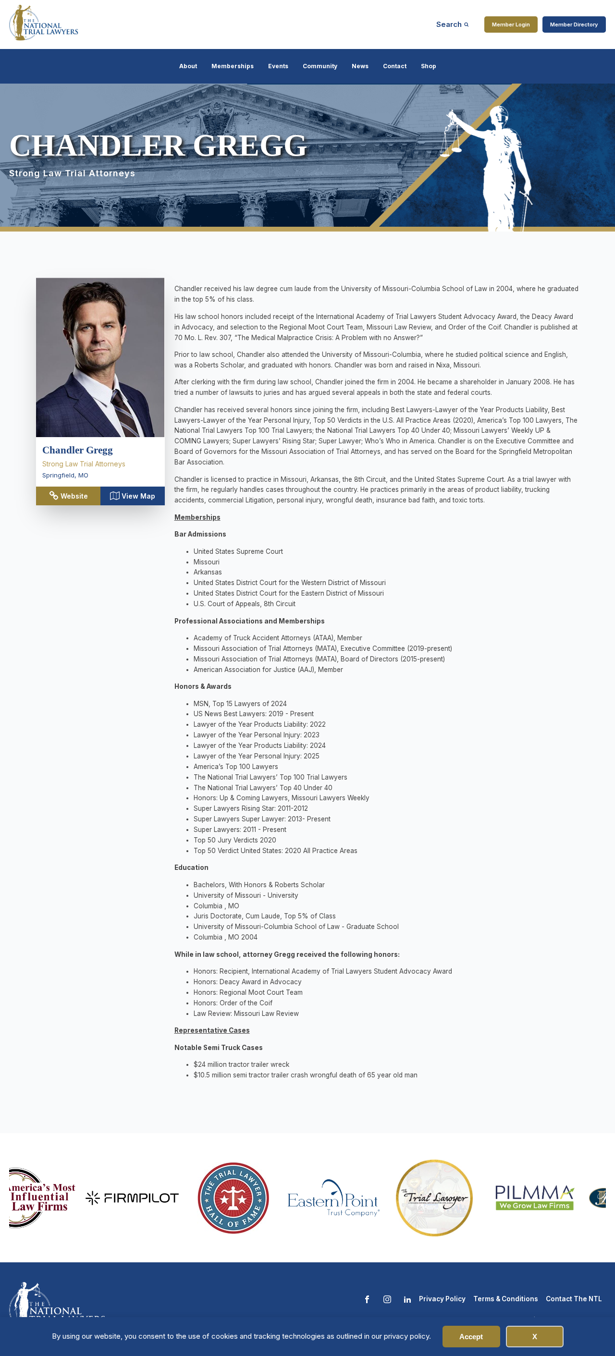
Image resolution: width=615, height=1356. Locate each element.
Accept (471, 1336)
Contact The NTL (574, 1299)
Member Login (511, 24)
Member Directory (574, 24)
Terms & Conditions (505, 1299)
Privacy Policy (442, 1299)
